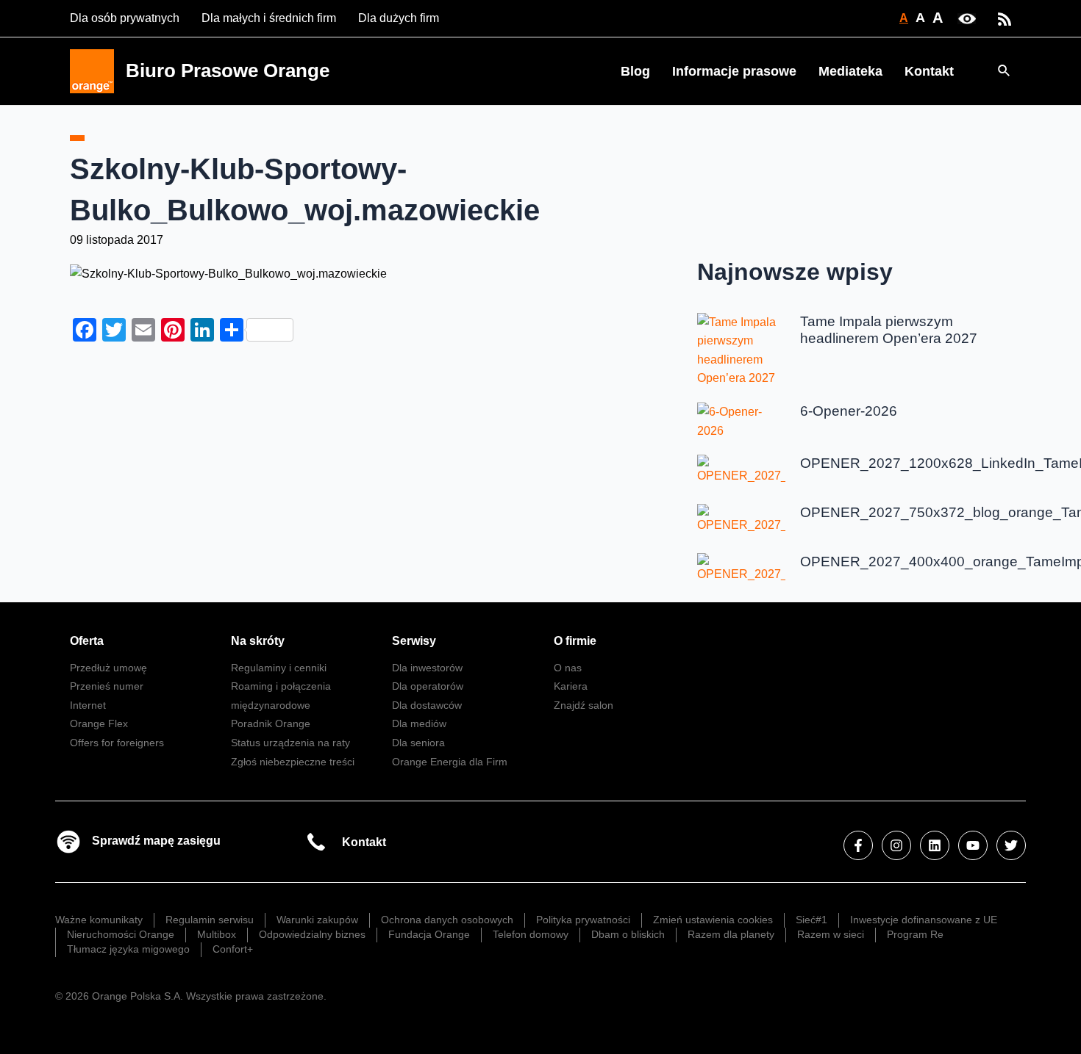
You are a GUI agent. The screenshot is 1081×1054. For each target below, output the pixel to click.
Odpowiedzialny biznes (312, 934)
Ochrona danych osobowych (447, 919)
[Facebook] (858, 845)
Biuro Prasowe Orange (227, 70)
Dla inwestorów (427, 668)
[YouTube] (973, 845)
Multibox (216, 934)
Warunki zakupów (317, 919)
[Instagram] (896, 845)
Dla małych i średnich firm (268, 18)
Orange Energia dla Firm (449, 762)
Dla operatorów (427, 686)
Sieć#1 (811, 919)
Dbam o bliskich (628, 934)
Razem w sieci (830, 934)
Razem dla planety (731, 934)
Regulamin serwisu (209, 919)
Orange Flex (99, 723)
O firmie (575, 641)
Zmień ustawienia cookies (713, 919)
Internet (88, 705)
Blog (635, 71)
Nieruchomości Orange (120, 934)
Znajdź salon (583, 705)
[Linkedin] (934, 845)
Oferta (87, 641)
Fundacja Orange (429, 934)
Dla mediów (419, 723)
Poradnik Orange (270, 723)
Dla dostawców (427, 705)
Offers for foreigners (117, 742)
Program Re (915, 934)
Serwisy (414, 641)
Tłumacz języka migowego (128, 949)
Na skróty (258, 641)
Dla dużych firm (398, 18)
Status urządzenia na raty (290, 742)
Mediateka (850, 71)
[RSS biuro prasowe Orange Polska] (1004, 18)
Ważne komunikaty (99, 919)
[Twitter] (1011, 845)
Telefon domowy (530, 934)
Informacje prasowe (734, 71)
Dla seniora (418, 742)
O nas (568, 668)
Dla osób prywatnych (124, 18)
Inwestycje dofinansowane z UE (923, 919)
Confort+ (233, 949)
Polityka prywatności (583, 919)
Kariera (571, 686)
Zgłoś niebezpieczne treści (292, 762)
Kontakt (929, 71)
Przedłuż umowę (108, 668)
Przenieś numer (106, 686)
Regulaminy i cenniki (279, 668)
